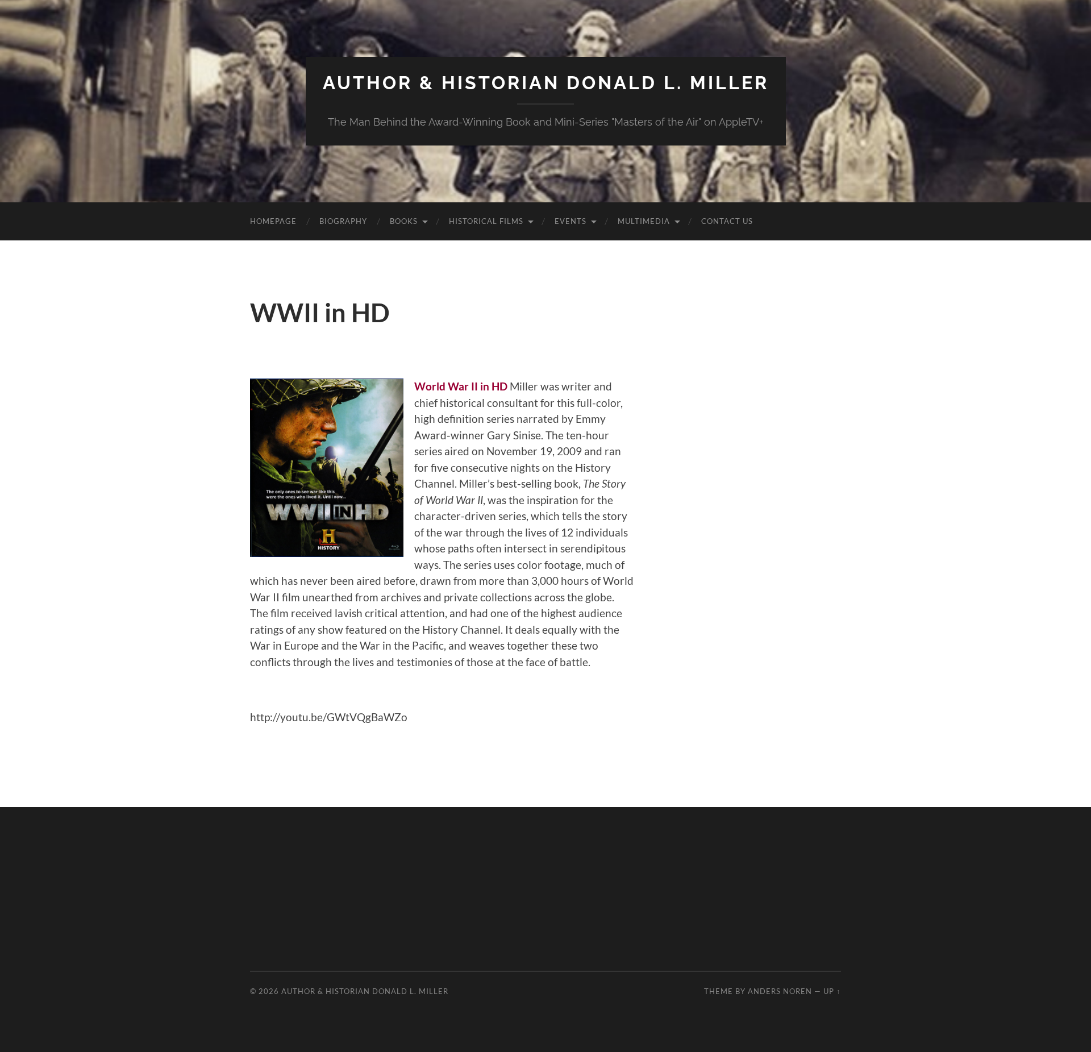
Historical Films (486, 221)
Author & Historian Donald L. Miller (546, 82)
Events (570, 221)
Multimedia (644, 221)
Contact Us (727, 221)
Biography (343, 221)
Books (404, 221)
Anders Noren (780, 991)
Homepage (273, 221)
